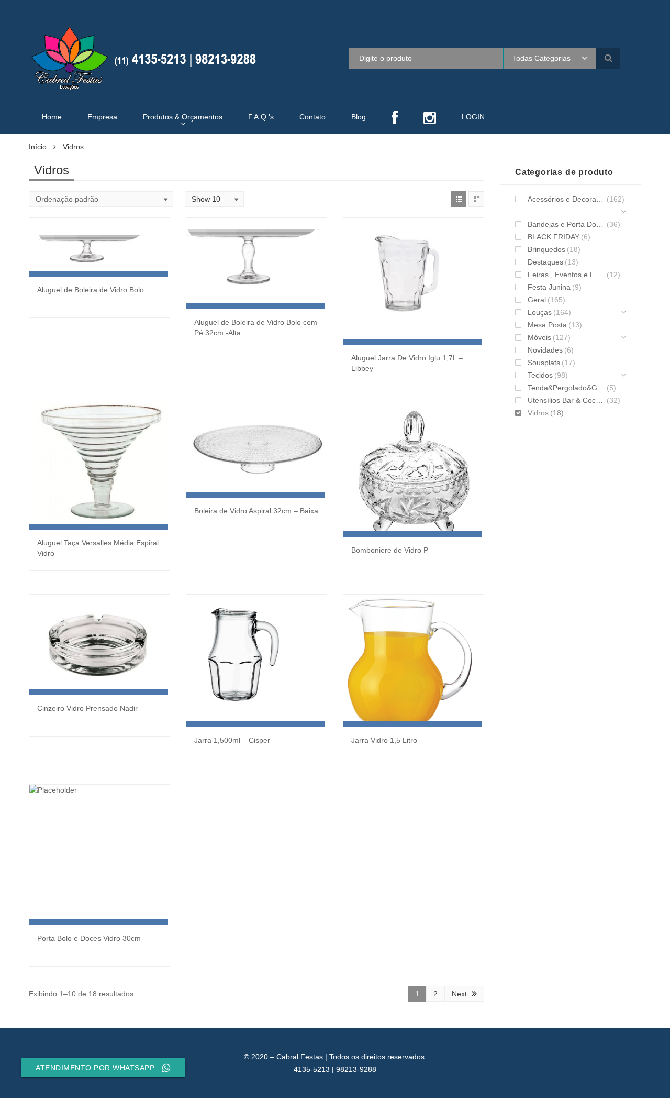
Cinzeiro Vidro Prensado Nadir (87, 708)
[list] (476, 199)
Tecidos (540, 375)
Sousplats (544, 362)
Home (52, 117)
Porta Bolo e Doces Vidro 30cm (89, 938)
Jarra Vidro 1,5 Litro (384, 740)
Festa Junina (549, 287)
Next (459, 994)
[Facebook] (394, 119)
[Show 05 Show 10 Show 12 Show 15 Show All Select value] (214, 199)
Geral (537, 299)
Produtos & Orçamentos (182, 117)
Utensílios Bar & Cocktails (566, 400)
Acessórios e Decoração (566, 199)
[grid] (458, 199)
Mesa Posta (547, 325)
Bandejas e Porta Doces (566, 224)
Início (38, 146)
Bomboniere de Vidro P (389, 550)
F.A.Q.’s (261, 117)
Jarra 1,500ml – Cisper (232, 740)
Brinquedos (546, 249)
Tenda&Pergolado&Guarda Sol (566, 387)
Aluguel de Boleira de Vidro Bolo (90, 290)
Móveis (539, 337)
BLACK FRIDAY (553, 237)
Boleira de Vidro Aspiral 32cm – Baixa (256, 511)
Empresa (102, 117)
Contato (312, 117)
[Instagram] (429, 119)
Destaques (545, 262)
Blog (358, 117)
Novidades (545, 350)
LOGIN (473, 117)
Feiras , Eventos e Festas (566, 274)
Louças (540, 312)
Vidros (538, 413)
